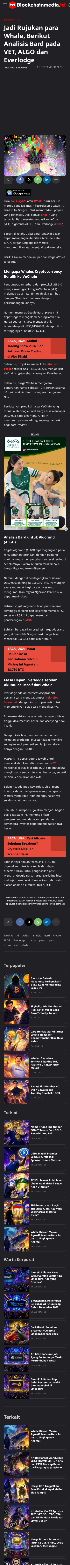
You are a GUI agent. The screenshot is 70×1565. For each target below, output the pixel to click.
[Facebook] (20, 180)
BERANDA (9, 19)
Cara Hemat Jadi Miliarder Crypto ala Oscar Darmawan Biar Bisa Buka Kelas (47, 1036)
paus (52, 940)
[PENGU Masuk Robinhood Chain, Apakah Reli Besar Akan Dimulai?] (16, 1185)
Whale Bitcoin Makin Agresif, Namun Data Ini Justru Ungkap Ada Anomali (46, 1237)
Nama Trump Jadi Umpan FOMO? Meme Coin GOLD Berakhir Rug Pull (46, 1130)
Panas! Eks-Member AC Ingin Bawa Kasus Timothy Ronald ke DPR (45, 1090)
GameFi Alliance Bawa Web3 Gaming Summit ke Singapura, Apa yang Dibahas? (46, 1277)
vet (16, 945)
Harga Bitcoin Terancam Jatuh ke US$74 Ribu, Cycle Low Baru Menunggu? (47, 1543)
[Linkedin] (47, 180)
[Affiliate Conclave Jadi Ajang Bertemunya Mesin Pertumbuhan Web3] (16, 1359)
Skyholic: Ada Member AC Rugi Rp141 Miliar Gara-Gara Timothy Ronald (46, 1010)
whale (24, 945)
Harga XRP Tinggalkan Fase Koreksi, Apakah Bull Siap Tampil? (47, 1489)
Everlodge (19, 940)
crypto (57, 935)
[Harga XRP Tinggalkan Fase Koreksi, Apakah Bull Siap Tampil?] (16, 1490)
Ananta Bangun (15, 67)
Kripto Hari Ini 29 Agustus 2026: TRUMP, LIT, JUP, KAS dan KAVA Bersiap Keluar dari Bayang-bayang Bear (47, 1462)
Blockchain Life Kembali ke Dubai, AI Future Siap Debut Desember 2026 (46, 1304)
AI (19, 19)
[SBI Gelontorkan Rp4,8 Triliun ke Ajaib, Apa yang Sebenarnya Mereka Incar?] (16, 1212)
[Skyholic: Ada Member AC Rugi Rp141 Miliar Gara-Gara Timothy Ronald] (16, 1012)
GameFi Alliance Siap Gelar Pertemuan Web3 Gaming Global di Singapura (45, 1384)
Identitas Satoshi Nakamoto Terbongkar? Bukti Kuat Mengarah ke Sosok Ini (46, 983)
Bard (47, 935)
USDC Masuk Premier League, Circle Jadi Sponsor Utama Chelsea (46, 1157)
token (7, 945)
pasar (42, 940)
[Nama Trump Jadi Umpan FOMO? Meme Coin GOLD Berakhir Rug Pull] (16, 1132)
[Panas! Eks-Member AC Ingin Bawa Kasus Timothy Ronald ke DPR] (16, 1092)
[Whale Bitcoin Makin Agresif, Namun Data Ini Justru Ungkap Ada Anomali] (16, 1239)
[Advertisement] (35, 102)
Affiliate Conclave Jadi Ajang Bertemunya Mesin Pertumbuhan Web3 (46, 1357)
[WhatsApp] (38, 180)
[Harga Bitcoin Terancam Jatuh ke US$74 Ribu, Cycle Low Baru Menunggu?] (16, 1544)
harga (32, 940)
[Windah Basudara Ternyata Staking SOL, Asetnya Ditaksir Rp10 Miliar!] (16, 1065)
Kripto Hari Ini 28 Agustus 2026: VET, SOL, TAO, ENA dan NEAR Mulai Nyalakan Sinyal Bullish (47, 1516)
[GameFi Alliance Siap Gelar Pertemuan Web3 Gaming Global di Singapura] (16, 1386)
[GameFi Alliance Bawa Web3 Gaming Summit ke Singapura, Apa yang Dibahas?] (16, 1279)
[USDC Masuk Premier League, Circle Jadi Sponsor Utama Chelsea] (16, 1159)
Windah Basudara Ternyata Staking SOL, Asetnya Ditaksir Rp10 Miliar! (45, 1063)
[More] (56, 180)
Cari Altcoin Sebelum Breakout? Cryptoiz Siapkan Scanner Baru (44, 1331)
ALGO (25, 935)
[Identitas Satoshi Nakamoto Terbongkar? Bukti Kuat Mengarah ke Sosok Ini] (16, 985)
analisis (36, 935)
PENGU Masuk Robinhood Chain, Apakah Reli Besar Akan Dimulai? (46, 1183)
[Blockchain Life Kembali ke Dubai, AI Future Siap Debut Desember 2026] (16, 1306)
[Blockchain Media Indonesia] (37, 5)
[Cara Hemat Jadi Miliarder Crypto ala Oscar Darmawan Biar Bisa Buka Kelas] (16, 1038)
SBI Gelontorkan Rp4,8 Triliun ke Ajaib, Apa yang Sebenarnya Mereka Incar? (46, 1210)
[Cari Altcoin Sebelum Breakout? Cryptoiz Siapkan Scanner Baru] (16, 1332)
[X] (29, 180)
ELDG (7, 940)
